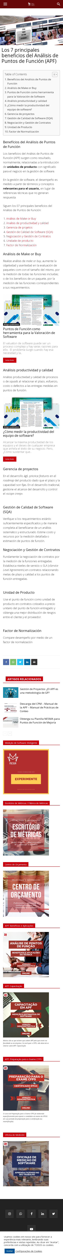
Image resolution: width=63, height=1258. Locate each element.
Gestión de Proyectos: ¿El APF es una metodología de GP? (39, 690)
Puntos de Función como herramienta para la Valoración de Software (30, 94)
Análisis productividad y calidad (27, 101)
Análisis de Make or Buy (22, 88)
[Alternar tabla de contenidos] (53, 74)
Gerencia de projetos (19, 227)
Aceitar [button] (9, 1251)
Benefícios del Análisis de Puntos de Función (29, 81)
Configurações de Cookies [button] (28, 1251)
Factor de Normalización (24, 131)
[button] (58, 4)
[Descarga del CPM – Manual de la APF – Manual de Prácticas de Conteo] (10, 707)
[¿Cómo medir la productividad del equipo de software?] (31, 412)
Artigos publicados (11, 324)
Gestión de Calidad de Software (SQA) (30, 118)
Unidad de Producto (19, 127)
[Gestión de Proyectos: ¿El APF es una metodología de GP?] (10, 692)
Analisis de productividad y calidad (27, 223)
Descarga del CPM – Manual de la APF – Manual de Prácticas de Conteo (39, 707)
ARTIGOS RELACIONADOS (24, 679)
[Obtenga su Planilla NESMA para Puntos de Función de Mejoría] (10, 722)
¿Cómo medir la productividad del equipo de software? (28, 107)
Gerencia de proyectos (20, 114)
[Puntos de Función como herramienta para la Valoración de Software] (31, 310)
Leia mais (9, 360)
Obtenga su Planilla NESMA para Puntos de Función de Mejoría (40, 720)
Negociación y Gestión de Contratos (29, 122)
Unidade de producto (19, 240)
